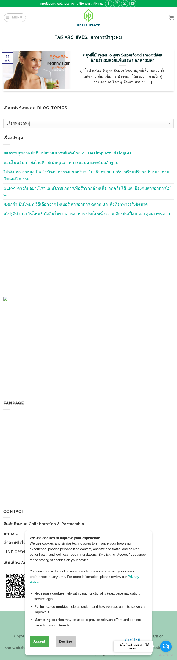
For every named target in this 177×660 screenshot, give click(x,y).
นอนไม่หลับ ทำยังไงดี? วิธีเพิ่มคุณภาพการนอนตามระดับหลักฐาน (60, 162)
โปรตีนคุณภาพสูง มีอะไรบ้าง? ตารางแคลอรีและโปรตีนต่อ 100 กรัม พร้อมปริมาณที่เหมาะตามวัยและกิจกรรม (86, 175)
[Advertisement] (88, 257)
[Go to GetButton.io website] (166, 655)
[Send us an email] (124, 3)
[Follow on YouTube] (132, 3)
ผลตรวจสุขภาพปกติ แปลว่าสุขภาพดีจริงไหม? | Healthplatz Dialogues (67, 153)
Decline (65, 641)
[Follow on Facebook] (108, 3)
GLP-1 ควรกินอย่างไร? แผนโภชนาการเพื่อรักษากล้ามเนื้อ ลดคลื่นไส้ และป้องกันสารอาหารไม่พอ (87, 191)
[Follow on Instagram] (116, 3)
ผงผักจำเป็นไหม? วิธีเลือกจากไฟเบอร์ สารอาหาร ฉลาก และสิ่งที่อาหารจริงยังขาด (75, 204)
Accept (39, 641)
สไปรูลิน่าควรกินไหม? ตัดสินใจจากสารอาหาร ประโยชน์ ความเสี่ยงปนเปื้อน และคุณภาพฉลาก (86, 213)
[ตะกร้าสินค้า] (171, 17)
